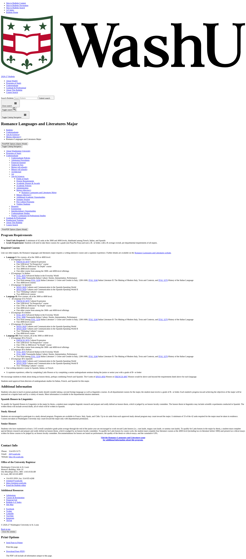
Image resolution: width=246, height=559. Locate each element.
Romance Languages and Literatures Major (39, 192)
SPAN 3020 (21, 287)
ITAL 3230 (35, 280)
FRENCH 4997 (121, 377)
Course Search (12, 92)
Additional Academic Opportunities (30, 197)
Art (12, 174)
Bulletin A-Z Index (14, 502)
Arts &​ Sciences (17, 176)
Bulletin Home (12, 12)
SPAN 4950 (100, 377)
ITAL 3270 (163, 280)
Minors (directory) (23, 195)
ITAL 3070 (21, 276)
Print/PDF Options (14, 144)
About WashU (12, 81)
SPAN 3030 (21, 289)
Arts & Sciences (12, 134)
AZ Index (10, 10)
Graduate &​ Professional (16, 218)
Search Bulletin (7, 98)
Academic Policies (23, 186)
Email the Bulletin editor (16, 485)
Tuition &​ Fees (17, 165)
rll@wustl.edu (14, 454)
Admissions (11, 495)
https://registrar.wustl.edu (16, 483)
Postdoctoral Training (14, 220)
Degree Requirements (25, 181)
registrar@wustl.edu (14, 481)
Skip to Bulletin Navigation (17, 5)
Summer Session (23, 199)
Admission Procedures (20, 160)
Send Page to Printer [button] (14, 543)
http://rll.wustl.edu (16, 457)
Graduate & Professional (16, 88)
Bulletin (9, 130)
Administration (22, 188)
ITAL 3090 (21, 278)
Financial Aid (11, 500)
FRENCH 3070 (22, 262)
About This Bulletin (14, 90)
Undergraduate (12, 85)
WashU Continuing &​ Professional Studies (28, 216)
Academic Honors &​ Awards (28, 183)
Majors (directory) (13, 137)
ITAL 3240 (93, 280)
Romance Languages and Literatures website (153, 253)
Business (14, 206)
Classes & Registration (15, 498)
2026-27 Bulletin (8, 76)
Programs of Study (13, 83)
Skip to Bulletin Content (16, 3)
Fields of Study (22, 179)
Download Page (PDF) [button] (15, 551)
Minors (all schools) (19, 169)
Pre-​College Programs (25, 202)
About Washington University (18, 151)
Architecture (16, 172)
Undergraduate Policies (20, 158)
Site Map (9, 504)
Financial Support (18, 162)
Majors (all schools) (19, 167)
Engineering (16, 209)
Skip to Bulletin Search (15, 8)
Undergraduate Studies (20, 213)
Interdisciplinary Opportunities (23, 211)
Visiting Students (23, 204)
